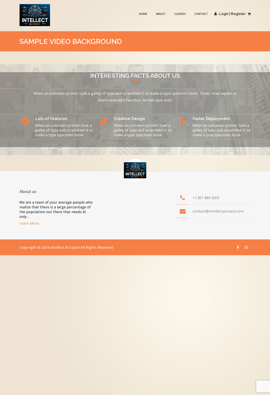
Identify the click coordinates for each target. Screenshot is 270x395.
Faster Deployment (211, 118)
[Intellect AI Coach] (34, 15)
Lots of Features (51, 118)
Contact (201, 14)
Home (143, 14)
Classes (180, 14)
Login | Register (232, 14)
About (161, 14)
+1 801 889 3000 (206, 197)
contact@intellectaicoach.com (218, 211)
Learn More (29, 223)
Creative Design (129, 118)
